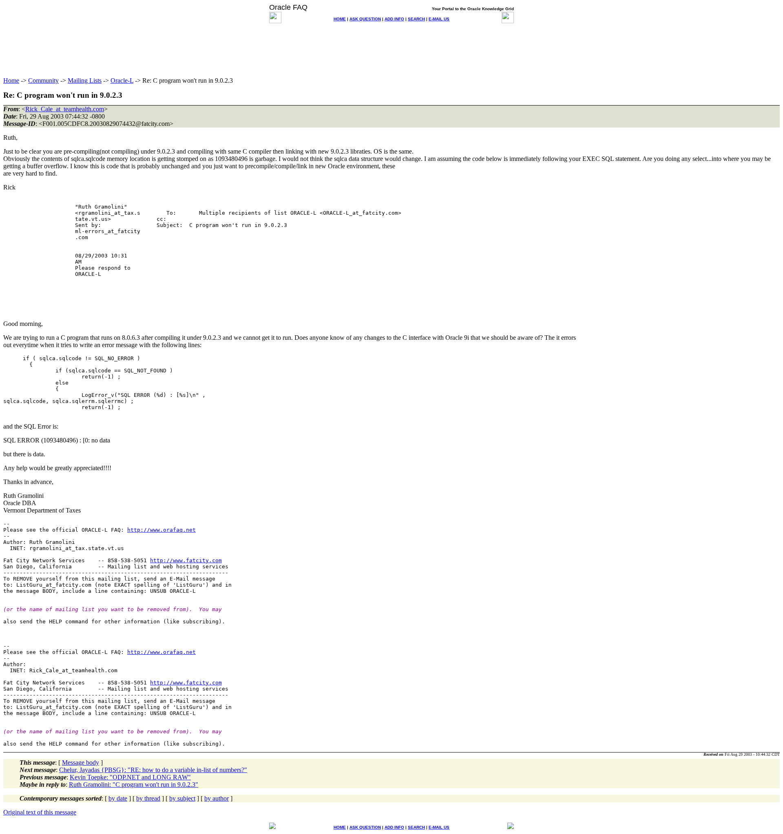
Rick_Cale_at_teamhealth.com (64, 109)
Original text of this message (39, 812)
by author (216, 798)
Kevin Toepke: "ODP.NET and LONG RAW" (130, 777)
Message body (80, 762)
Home (11, 80)
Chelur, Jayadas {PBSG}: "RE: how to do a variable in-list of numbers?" (153, 769)
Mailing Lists (85, 80)
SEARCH (416, 19)
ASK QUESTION (365, 19)
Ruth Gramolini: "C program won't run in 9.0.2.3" (133, 784)
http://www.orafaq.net (161, 530)
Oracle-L (122, 80)
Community (43, 80)
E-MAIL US (439, 19)
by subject (182, 798)
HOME (340, 19)
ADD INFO (394, 19)
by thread (148, 798)
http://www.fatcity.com (186, 560)
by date (117, 798)
